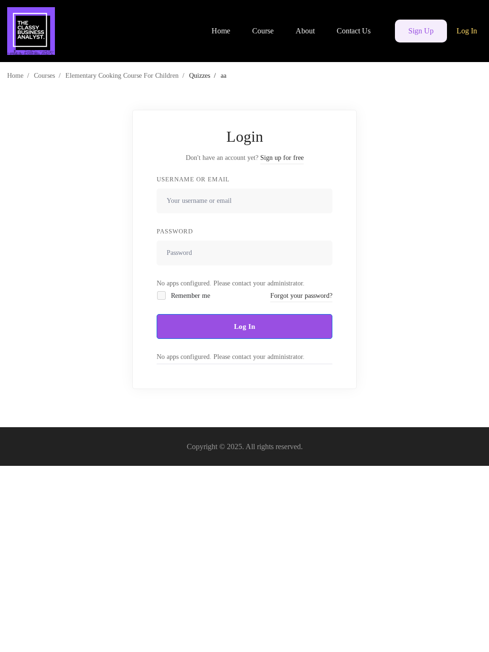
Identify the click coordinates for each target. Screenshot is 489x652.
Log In (244, 326)
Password (175, 231)
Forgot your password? (301, 295)
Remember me (189, 295)
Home (15, 75)
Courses (44, 75)
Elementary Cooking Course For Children (122, 75)
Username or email (193, 179)
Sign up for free (282, 157)
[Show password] (322, 253)
